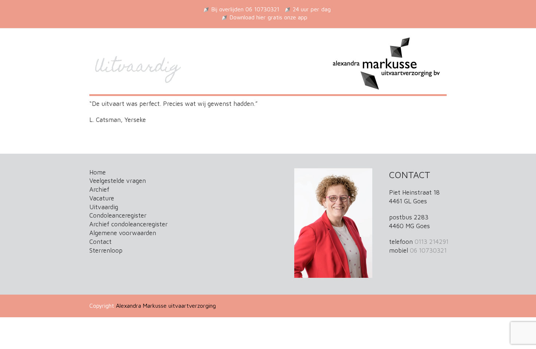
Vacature (101, 198)
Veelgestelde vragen (117, 180)
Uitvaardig (103, 207)
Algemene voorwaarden (122, 233)
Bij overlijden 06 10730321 (245, 9)
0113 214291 (431, 241)
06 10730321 (428, 250)
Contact (100, 241)
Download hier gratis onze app (268, 17)
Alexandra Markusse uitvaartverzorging (166, 305)
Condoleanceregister (118, 215)
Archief (99, 189)
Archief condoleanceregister (128, 224)
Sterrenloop (106, 250)
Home (97, 172)
